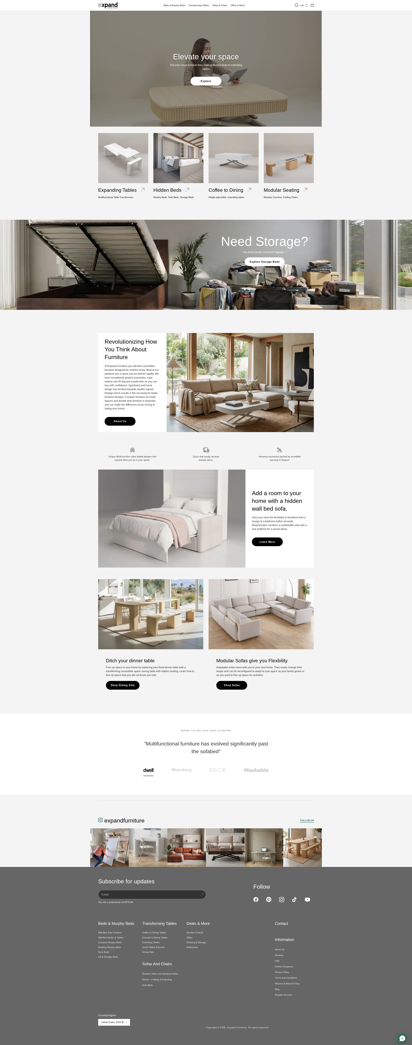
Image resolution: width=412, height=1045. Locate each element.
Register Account (283, 995)
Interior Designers (284, 966)
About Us (120, 421)
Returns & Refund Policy (287, 983)
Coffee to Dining (226, 190)
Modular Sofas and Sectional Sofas (160, 973)
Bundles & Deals (195, 932)
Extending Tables (151, 942)
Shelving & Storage (196, 942)
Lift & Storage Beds (108, 957)
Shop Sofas (232, 685)
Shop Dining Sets (123, 685)
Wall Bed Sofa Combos (110, 932)
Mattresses (192, 947)
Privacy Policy (282, 972)
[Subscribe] (202, 894)
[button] (175, 5)
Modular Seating (281, 190)
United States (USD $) (113, 1022)
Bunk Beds (103, 952)
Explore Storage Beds (265, 261)
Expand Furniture (237, 1027)
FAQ (277, 961)
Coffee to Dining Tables (154, 932)
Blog (277, 989)
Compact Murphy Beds (110, 942)
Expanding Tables (117, 190)
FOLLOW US (307, 820)
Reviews (279, 955)
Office (189, 937)
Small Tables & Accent (153, 947)
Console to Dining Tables (155, 937)
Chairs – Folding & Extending (157, 979)
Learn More (267, 542)
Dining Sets (148, 952)
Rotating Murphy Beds (109, 947)
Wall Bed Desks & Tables (110, 937)
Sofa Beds (147, 985)
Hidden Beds (167, 190)
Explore (206, 81)
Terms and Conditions (286, 977)
